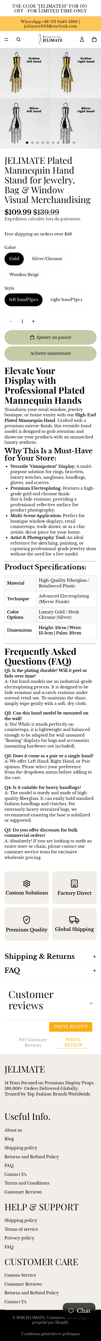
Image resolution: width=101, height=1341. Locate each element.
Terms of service (21, 1229)
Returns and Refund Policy (31, 1156)
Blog (9, 1138)
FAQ (12, 970)
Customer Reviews (23, 1192)
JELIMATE (35, 1318)
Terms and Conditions (26, 1183)
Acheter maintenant (50, 353)
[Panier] (94, 39)
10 (74, 142)
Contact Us (15, 1174)
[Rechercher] (18, 39)
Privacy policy (19, 1237)
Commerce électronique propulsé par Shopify (60, 1320)
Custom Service (20, 1275)
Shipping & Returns (39, 956)
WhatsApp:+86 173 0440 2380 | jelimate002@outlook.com (50, 24)
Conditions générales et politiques (50, 1334)
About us (13, 1130)
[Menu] (6, 39)
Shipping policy (20, 1147)
